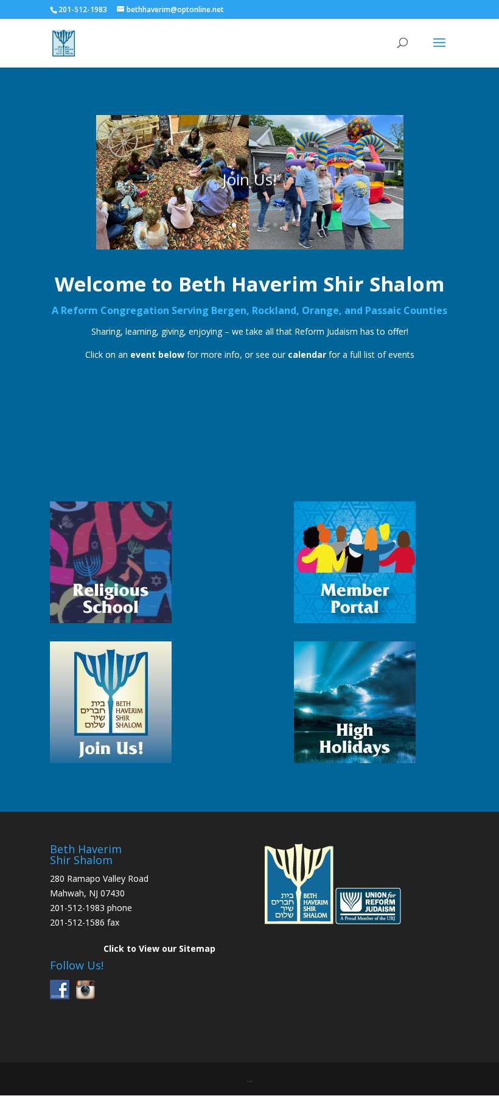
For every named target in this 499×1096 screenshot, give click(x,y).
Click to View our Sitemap (159, 948)
